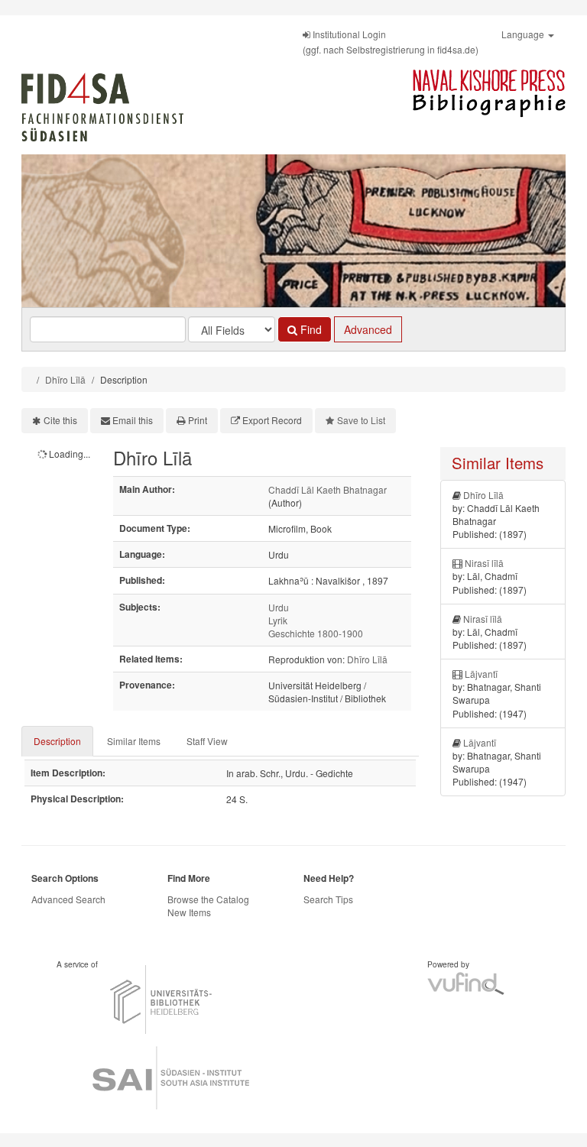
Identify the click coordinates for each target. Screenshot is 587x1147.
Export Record (272, 419)
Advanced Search (68, 899)
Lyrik (277, 620)
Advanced (368, 329)
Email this (132, 419)
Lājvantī (481, 673)
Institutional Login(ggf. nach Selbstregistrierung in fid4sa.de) (390, 42)
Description (57, 740)
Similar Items (134, 740)
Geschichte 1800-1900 (315, 633)
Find (309, 329)
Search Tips (328, 899)
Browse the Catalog (208, 899)
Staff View (207, 740)
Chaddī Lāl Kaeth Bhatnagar (327, 489)
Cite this (60, 419)
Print (197, 419)
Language (523, 34)
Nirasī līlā (484, 562)
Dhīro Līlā (65, 379)
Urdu (278, 607)
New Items (189, 912)
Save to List (361, 419)
